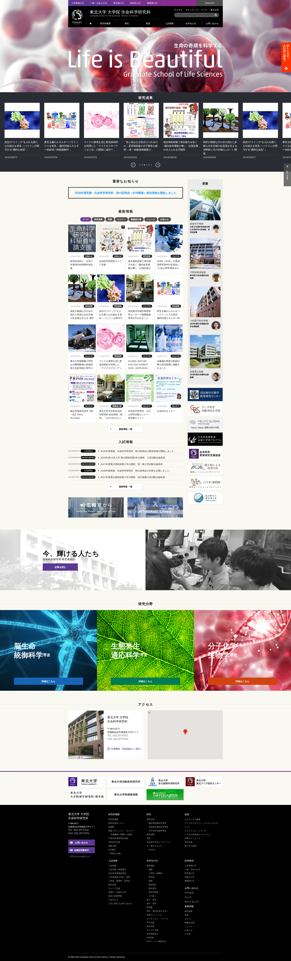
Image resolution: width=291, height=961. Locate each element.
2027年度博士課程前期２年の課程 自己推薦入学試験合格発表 (132, 477)
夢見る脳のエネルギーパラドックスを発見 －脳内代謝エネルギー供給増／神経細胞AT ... (22, 145)
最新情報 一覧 (125, 429)
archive (152, 849)
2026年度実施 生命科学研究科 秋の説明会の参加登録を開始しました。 (138, 451)
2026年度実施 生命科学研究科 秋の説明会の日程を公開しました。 (136, 470)
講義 (150, 869)
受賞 (149, 838)
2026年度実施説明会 (117, 873)
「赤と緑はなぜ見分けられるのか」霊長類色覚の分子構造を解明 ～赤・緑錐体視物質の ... (101, 145)
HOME (91, 23)
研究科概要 (105, 23)
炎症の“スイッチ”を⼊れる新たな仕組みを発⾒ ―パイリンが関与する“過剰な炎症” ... (220, 145)
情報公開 (112, 845)
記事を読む (60, 567)
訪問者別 (189, 860)
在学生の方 (191, 23)
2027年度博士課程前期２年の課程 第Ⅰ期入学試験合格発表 (131, 464)
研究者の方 (118, 3)
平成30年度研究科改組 (118, 838)
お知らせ (188, 930)
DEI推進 (111, 849)
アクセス (178, 9)
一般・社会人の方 (98, 3)
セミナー (188, 918)
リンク (204, 9)
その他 (151, 896)
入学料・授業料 (155, 873)
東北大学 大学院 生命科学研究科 (78, 816)
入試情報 (169, 23)
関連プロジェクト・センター (121, 830)
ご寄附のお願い (115, 853)
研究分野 (150, 819)
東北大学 (214, 9)
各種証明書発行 (81, 850)
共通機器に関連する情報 (121, 834)
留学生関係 (153, 892)
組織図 (111, 826)
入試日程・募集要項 (117, 869)
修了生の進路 (190, 845)
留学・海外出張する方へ (157, 911)
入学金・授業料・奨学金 (119, 880)
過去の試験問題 (115, 896)
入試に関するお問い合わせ (120, 903)
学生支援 (188, 842)
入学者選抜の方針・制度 (119, 877)
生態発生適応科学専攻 (158, 826)
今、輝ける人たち (154, 845)
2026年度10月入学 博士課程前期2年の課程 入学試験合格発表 (132, 457)
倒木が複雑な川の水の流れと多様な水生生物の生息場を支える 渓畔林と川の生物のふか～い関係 (180, 146)
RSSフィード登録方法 (156, 941)
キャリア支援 (114, 888)
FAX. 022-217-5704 (117, 739)
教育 (148, 23)
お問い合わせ (212, 23)
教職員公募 (189, 922)
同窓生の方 (135, 3)
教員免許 (152, 884)
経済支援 (112, 884)
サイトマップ (192, 9)
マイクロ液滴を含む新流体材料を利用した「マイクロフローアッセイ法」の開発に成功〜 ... (61, 145)
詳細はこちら (48, 681)
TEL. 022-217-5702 (117, 735)
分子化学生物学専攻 (157, 830)
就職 (150, 880)
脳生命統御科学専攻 (157, 823)
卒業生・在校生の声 (117, 892)
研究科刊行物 (114, 842)
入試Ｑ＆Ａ (113, 899)
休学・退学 (151, 903)
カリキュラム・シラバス (195, 830)
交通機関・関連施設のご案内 (125, 748)
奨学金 (151, 877)
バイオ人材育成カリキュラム (197, 834)
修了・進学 (151, 899)
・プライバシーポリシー (79, 856)
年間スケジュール (192, 838)
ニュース (188, 926)
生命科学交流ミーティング (158, 842)
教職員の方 (152, 3)
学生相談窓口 (152, 933)
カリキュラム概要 (192, 819)
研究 (127, 23)
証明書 (149, 907)
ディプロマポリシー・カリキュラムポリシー (201, 825)
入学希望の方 (77, 3)
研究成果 (150, 834)
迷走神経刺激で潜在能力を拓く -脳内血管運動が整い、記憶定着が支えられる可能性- (141, 145)
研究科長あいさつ (116, 823)
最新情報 (150, 865)
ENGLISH (209, 3)
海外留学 (152, 888)
